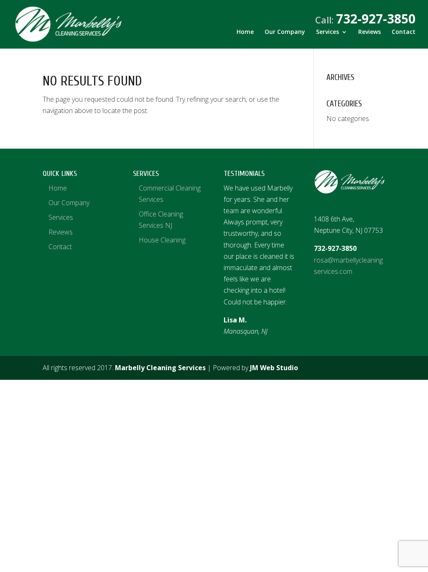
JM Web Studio (274, 367)
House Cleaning (162, 240)
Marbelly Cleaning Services (160, 367)
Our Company (285, 32)
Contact (403, 32)
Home (245, 32)
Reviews (369, 32)
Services (327, 32)
